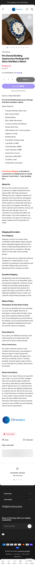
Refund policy (9, 554)
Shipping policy (17, 556)
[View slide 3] (19, 480)
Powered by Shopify (24, 551)
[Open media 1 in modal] (30, 17)
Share (6, 439)
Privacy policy (16, 554)
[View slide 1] (14, 480)
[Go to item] (7, 47)
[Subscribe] (30, 526)
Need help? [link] (29, 439)
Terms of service (25, 554)
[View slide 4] (21, 480)
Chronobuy (6, 52)
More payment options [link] (18, 90)
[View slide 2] (16, 480)
